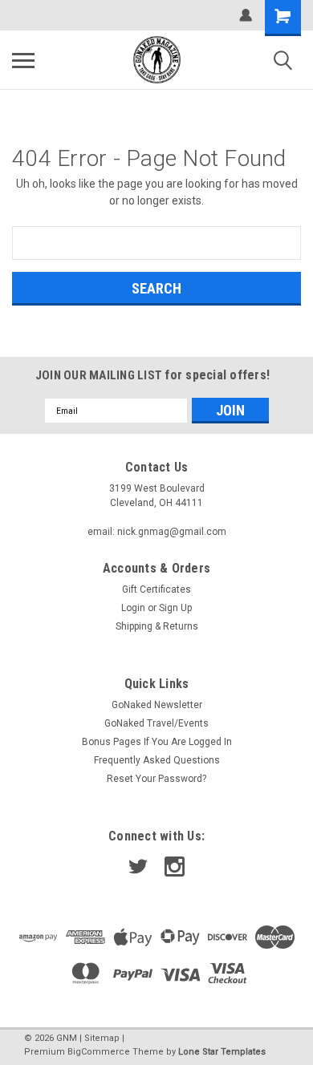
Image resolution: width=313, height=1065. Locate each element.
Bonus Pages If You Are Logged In (157, 741)
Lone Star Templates (222, 1052)
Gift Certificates (156, 589)
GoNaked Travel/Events (156, 723)
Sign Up (175, 607)
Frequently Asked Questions (157, 760)
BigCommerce (98, 1052)
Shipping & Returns (157, 626)
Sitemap (102, 1038)
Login (133, 607)
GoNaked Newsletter (157, 705)
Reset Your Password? (156, 778)
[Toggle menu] (23, 60)
